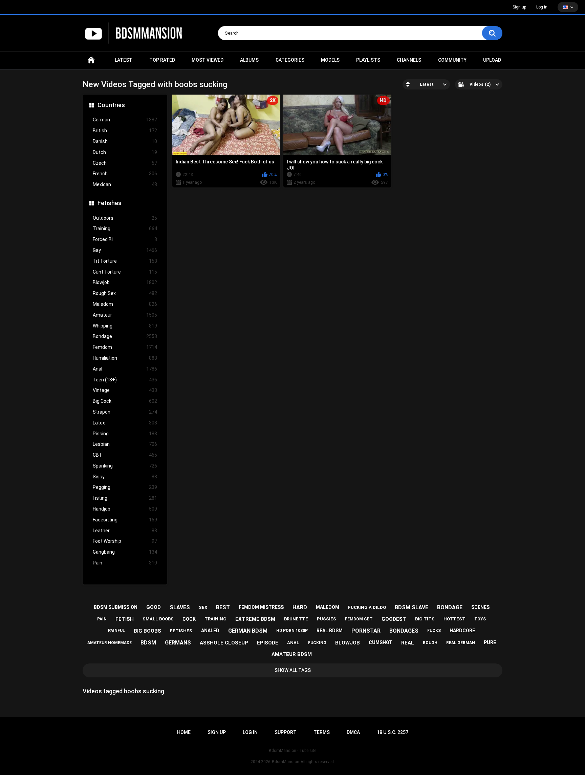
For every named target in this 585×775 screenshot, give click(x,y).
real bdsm (330, 630)
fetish (124, 619)
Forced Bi (125, 239)
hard (299, 607)
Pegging (125, 487)
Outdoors (125, 218)
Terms (321, 732)
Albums (249, 60)
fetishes (181, 630)
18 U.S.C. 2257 (392, 732)
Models (330, 60)
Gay (125, 250)
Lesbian (125, 444)
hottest (454, 618)
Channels (409, 60)
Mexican (125, 184)
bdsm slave (411, 607)
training (215, 618)
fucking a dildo (367, 607)
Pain (125, 562)
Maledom (125, 304)
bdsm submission (115, 607)
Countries (111, 104)
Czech (125, 163)
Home (91, 60)
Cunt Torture (125, 272)
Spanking (125, 466)
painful (116, 630)
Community (452, 60)
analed (210, 630)
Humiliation (125, 358)
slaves (180, 607)
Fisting (125, 498)
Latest (123, 60)
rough (430, 642)
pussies (326, 618)
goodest (394, 619)
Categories (290, 60)
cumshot (380, 642)
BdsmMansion (285, 761)
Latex (125, 422)
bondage (449, 607)
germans (178, 642)
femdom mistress (261, 607)
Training (125, 228)
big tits (425, 618)
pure (490, 642)
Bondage (125, 336)
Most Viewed (207, 60)
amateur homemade (109, 642)
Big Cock (125, 401)
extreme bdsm (255, 619)
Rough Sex (125, 293)
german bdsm (247, 631)
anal (293, 642)
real (407, 643)
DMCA (353, 732)
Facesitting (125, 519)
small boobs (158, 618)
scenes (480, 607)
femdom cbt (359, 619)
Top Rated (162, 60)
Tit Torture (125, 261)
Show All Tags (293, 670)
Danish (125, 141)
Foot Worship (125, 541)
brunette (296, 618)
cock (189, 619)
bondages (403, 631)
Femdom (125, 347)
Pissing (125, 433)
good (153, 607)
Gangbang (125, 552)
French (125, 173)
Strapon (125, 412)
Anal (125, 369)
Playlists (368, 60)
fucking (317, 642)
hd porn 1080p (292, 630)
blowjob (347, 643)
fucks (434, 630)
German (125, 119)
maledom (327, 607)
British (125, 130)
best (223, 607)
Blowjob (125, 282)
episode (267, 643)
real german (460, 642)
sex (203, 607)
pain (102, 619)
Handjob (125, 509)
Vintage (125, 390)
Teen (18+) (125, 379)
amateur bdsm (292, 654)
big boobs (147, 631)
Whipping (125, 326)
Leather (125, 530)
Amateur (125, 315)
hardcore (462, 630)
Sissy (125, 476)
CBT (125, 455)
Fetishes (110, 202)
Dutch (125, 152)
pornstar (366, 631)
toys (480, 619)
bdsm (148, 642)
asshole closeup (224, 643)
